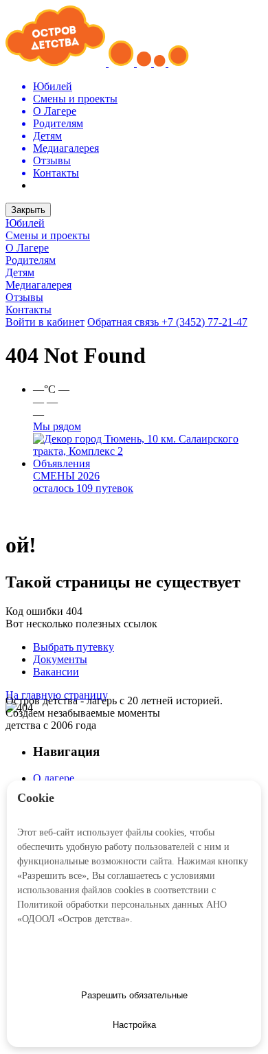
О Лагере (27, 248)
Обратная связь (124, 322)
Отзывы (24, 297)
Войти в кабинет (45, 322)
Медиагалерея (38, 285)
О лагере (53, 778)
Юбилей (25, 223)
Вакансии (56, 671)
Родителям (30, 260)
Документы (60, 659)
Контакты (28, 309)
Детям (19, 272)
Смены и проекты (47, 235)
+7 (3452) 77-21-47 (204, 322)
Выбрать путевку (73, 647)
